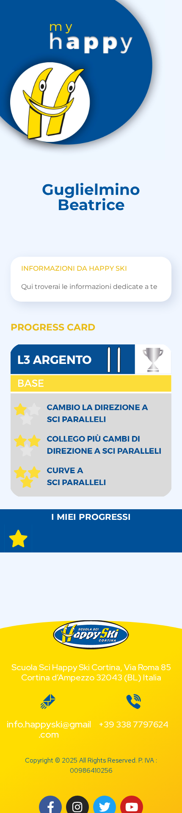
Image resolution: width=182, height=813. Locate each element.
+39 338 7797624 (133, 724)
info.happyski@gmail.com (49, 729)
